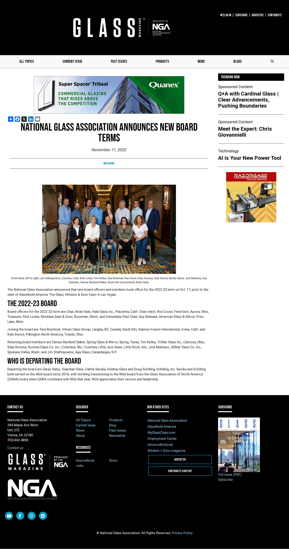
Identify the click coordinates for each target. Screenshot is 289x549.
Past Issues (119, 61)
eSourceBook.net (160, 445)
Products (162, 61)
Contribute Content (180, 471)
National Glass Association (167, 421)
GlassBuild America (162, 427)
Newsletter (117, 436)
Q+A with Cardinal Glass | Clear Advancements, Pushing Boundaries (248, 99)
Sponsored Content (235, 86)
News (201, 61)
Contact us (15, 448)
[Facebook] (20, 516)
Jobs (79, 466)
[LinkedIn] (43, 516)
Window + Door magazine (166, 451)
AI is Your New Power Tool (249, 158)
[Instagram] (32, 516)
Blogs (237, 61)
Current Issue (72, 61)
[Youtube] (9, 516)
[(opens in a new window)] (109, 95)
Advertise (180, 460)
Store (113, 461)
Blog (112, 425)
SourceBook (85, 461)
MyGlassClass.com (161, 433)
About (80, 436)
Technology (228, 151)
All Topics (26, 61)
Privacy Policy (182, 533)
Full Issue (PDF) (230, 475)
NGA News (109, 163)
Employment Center (162, 439)
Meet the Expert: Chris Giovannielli (245, 132)
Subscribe (225, 480)
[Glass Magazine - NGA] (121, 27)
